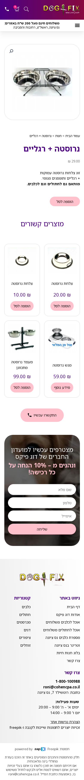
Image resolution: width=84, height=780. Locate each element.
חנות (58, 136)
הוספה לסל (64, 201)
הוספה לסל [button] (62, 305)
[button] (77, 25)
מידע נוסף (62, 387)
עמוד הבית (72, 136)
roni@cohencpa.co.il (23, 774)
